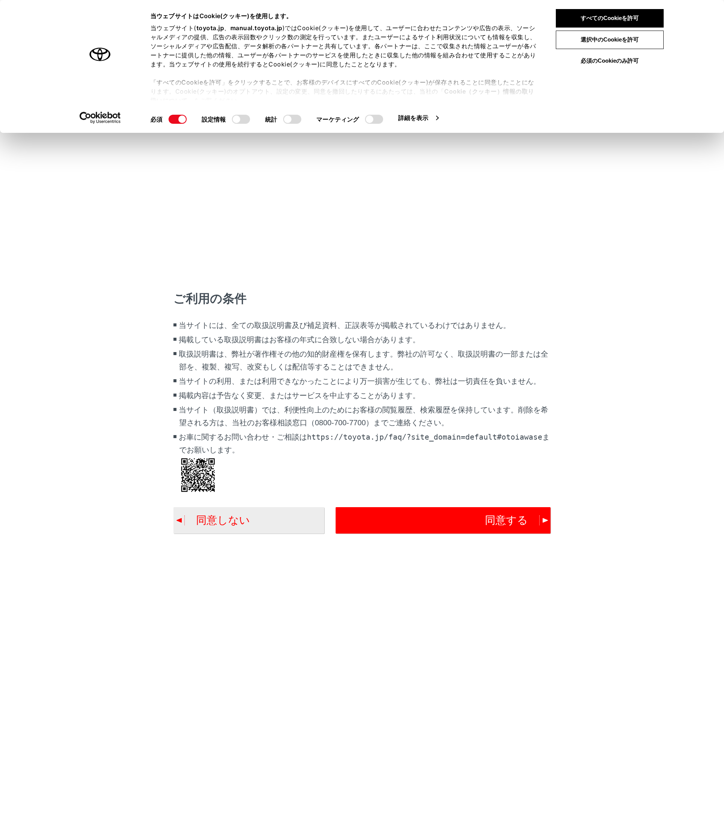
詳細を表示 (413, 118)
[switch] (241, 119)
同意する (506, 520)
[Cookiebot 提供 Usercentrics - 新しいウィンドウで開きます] (100, 118)
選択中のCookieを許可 (610, 39)
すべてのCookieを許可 (610, 18)
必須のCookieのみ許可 (610, 60)
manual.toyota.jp (256, 28)
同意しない (223, 520)
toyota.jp (210, 28)
